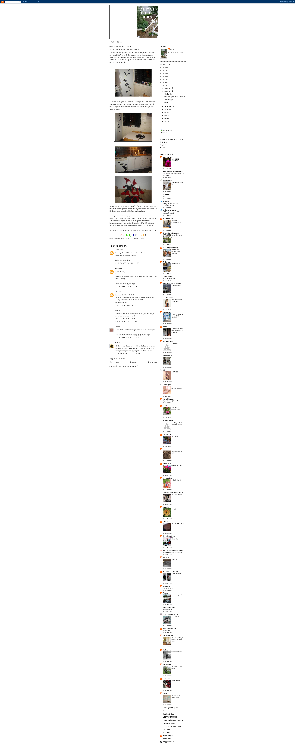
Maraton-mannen (169, 607)
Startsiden (133, 362)
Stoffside (120, 42)
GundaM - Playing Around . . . (173, 283)
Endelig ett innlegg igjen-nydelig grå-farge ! (177, 639)
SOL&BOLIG (167, 435)
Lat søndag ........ (176, 436)
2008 (164, 85)
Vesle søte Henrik (176, 652)
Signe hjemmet (168, 399)
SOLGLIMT (166, 557)
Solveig (117, 268)
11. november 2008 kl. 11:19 (127, 354)
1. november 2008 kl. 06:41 (127, 286)
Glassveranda (167, 180)
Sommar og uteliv (176, 595)
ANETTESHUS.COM (170, 717)
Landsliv (166, 507)
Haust (166, 103)
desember (167, 88)
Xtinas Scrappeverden (170, 614)
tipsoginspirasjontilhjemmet (173, 720)
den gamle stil (168, 635)
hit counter (163, 133)
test (164, 196)
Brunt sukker (167, 157)
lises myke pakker (169, 723)
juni (165, 115)
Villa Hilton (167, 195)
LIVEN (165, 406)
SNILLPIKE (167, 522)
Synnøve (118, 250)
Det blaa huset (168, 420)
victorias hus (167, 356)
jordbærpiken (167, 478)
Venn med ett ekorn (169, 278)
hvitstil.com (167, 464)
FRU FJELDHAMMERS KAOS (173, 493)
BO (164, 370)
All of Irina (166, 732)
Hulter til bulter (168, 218)
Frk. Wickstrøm (168, 298)
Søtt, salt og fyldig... (177, 494)
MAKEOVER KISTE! (177, 523)
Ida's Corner (167, 739)
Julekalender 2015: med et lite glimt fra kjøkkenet (177, 330)
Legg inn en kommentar (117, 359)
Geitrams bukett (176, 285)
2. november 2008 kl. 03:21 (127, 305)
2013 (164, 70)
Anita (172, 49)
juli (165, 112)
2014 (164, 67)
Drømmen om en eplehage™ (173, 171)
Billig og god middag (170, 247)
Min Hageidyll (167, 664)
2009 (164, 82)
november (167, 91)
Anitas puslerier (147, 13)
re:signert (166, 201)
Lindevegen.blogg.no (170, 708)
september (168, 106)
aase (116, 327)
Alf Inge (162, 147)
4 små (165, 693)
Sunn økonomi (168, 711)
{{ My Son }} (175, 616)
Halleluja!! (174, 559)
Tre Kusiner (167, 650)
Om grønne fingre (176, 465)
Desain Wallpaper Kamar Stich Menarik (177, 316)
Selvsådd (174, 509)
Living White (167, 276)
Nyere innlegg (114, 362)
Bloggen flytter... (168, 588)
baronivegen (167, 312)
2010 (164, 79)
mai (165, 118)
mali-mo (165, 327)
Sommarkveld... (176, 681)
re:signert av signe (169, 210)
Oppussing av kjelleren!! (170, 401)
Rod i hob (166, 729)
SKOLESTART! (176, 264)
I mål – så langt (167, 609)
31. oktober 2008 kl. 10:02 (127, 263)
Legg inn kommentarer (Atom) (128, 366)
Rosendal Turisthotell (170, 572)
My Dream (166, 262)
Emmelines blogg (169, 536)
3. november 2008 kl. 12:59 (127, 321)
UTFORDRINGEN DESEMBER (172, 552)
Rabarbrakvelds (176, 480)
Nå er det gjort (168, 100)
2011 (164, 76)
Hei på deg (174, 343)
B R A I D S (174, 372)
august (166, 109)
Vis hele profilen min (176, 52)
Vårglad (165, 593)
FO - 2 (117, 292)
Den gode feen (168, 341)
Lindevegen (167, 385)
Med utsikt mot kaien (170, 629)
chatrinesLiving (168, 714)
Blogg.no (163, 145)
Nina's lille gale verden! (171, 233)
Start (112, 42)
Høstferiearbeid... (176, 574)
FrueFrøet (166, 679)
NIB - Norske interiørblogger (173, 550)
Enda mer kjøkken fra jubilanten (174, 97)
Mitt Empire (166, 630)
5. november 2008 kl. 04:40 (127, 338)
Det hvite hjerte (168, 735)
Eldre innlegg (152, 362)
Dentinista (166, 586)
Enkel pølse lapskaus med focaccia (175, 251)
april (166, 121)
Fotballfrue (163, 142)
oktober (167, 94)
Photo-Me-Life (119, 343)
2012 (164, 73)
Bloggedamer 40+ (169, 742)
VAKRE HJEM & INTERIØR (172, 726)
